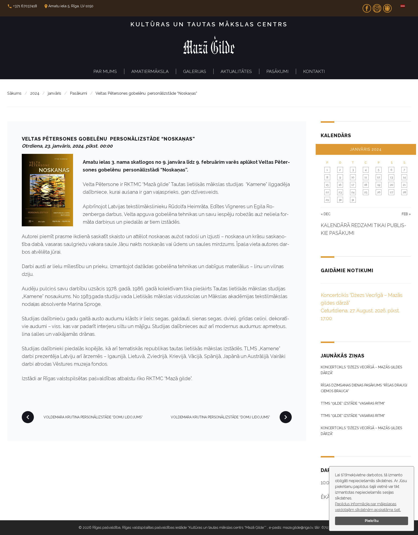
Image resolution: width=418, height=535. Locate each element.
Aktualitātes (236, 71)
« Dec (325, 214)
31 (352, 199)
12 (378, 177)
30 (340, 199)
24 (352, 192)
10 (352, 177)
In (377, 7)
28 (404, 192)
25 (365, 192)
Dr (387, 7)
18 (365, 184)
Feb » (406, 214)
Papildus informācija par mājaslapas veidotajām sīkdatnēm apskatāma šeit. (368, 507)
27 (391, 192)
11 (366, 177)
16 (340, 184)
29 (327, 199)
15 (327, 184)
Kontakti (314, 71)
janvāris (54, 93)
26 (378, 192)
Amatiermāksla (150, 71)
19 (378, 184)
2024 (34, 93)
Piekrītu (372, 521)
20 (391, 184)
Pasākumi (277, 71)
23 (340, 192)
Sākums (14, 93)
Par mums (105, 71)
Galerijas (194, 71)
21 (404, 184)
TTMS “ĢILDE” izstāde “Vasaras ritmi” (353, 403)
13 (391, 177)
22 (327, 192)
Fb (367, 7)
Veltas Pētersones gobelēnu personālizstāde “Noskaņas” (108, 139)
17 (352, 184)
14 (404, 177)
